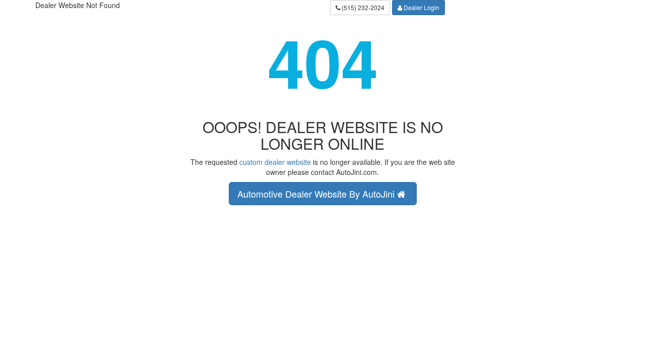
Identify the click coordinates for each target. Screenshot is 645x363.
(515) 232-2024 (362, 7)
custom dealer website (275, 162)
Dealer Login (420, 7)
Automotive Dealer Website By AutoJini (317, 193)
